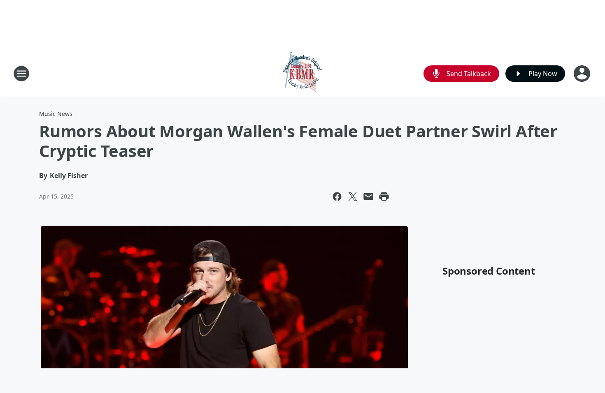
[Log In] (583, 73)
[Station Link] (302, 73)
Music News (55, 114)
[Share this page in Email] (368, 196)
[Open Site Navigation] (21, 73)
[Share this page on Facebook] (337, 196)
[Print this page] (384, 196)
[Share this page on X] (352, 196)
